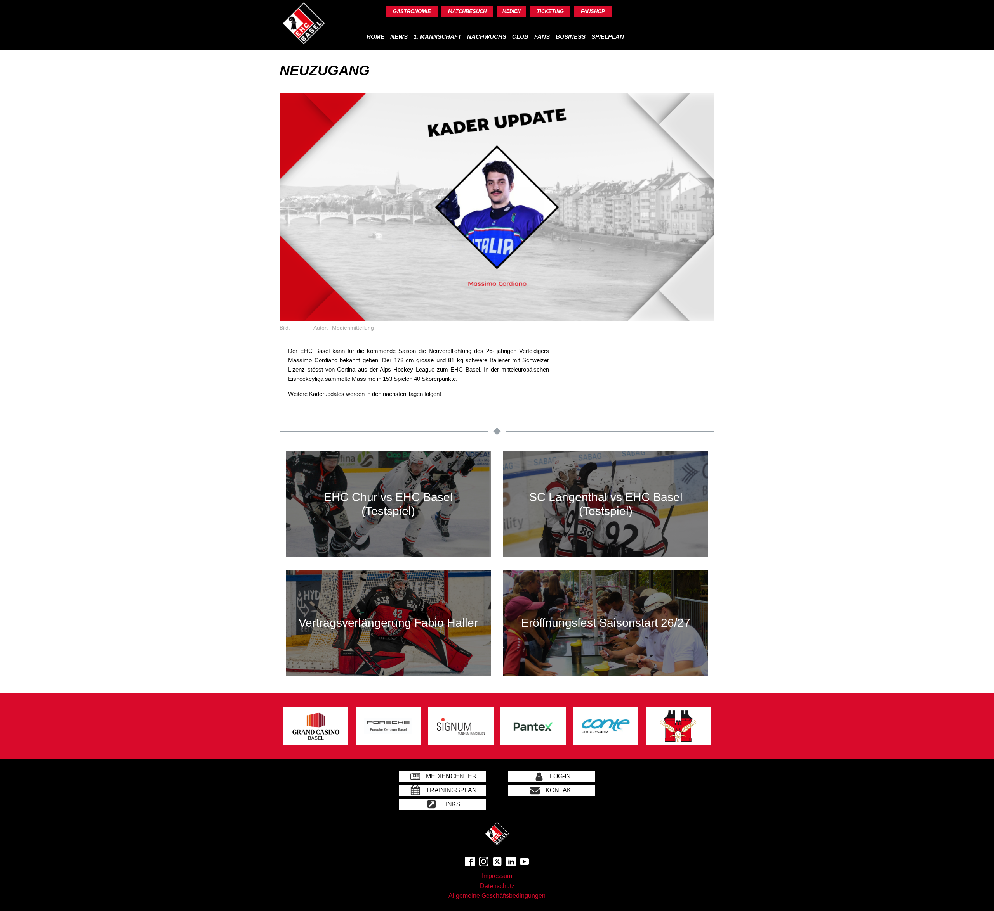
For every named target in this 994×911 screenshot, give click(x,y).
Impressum (497, 876)
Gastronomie (412, 11)
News (399, 36)
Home (375, 36)
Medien (511, 11)
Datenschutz (497, 886)
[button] (442, 776)
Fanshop (593, 11)
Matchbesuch (467, 11)
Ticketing (550, 11)
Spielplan (607, 36)
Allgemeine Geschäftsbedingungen (497, 895)
